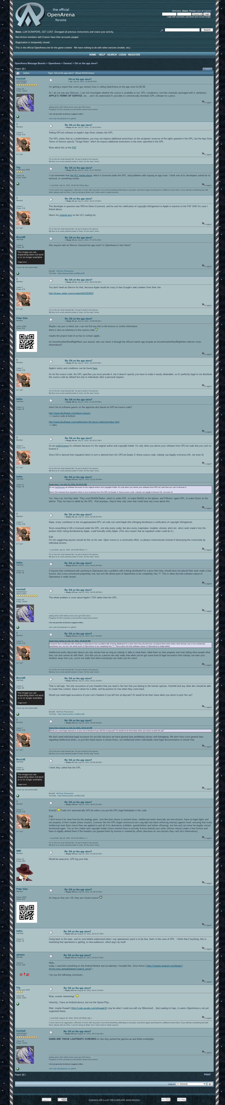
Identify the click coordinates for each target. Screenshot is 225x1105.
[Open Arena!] (17, 117)
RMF (18, 851)
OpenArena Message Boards (30, 63)
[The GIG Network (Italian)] (17, 185)
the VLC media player (81, 175)
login (198, 11)
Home (92, 54)
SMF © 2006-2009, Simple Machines (125, 1100)
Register (134, 54)
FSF (74, 147)
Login (122, 54)
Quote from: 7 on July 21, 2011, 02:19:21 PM (68, 484)
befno (19, 399)
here (95, 368)
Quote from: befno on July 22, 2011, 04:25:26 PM (69, 641)
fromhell (20, 78)
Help (102, 54)
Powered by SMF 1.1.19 (98, 1100)
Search (112, 54)
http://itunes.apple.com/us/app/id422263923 (71, 293)
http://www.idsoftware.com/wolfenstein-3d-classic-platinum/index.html (84, 422)
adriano (20, 954)
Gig (18, 167)
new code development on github (62, 118)
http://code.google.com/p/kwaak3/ (89, 1008)
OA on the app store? (86, 63)
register (207, 11)
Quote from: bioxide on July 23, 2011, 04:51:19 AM (70, 728)
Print (207, 69)
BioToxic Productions (65, 271)
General (67, 63)
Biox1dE (20, 237)
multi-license (62, 445)
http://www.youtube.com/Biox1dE (71, 273)
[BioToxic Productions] (17, 274)
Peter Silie (22, 318)
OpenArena (54, 63)
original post (66, 215)
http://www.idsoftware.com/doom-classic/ (70, 413)
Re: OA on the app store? (78, 125)
